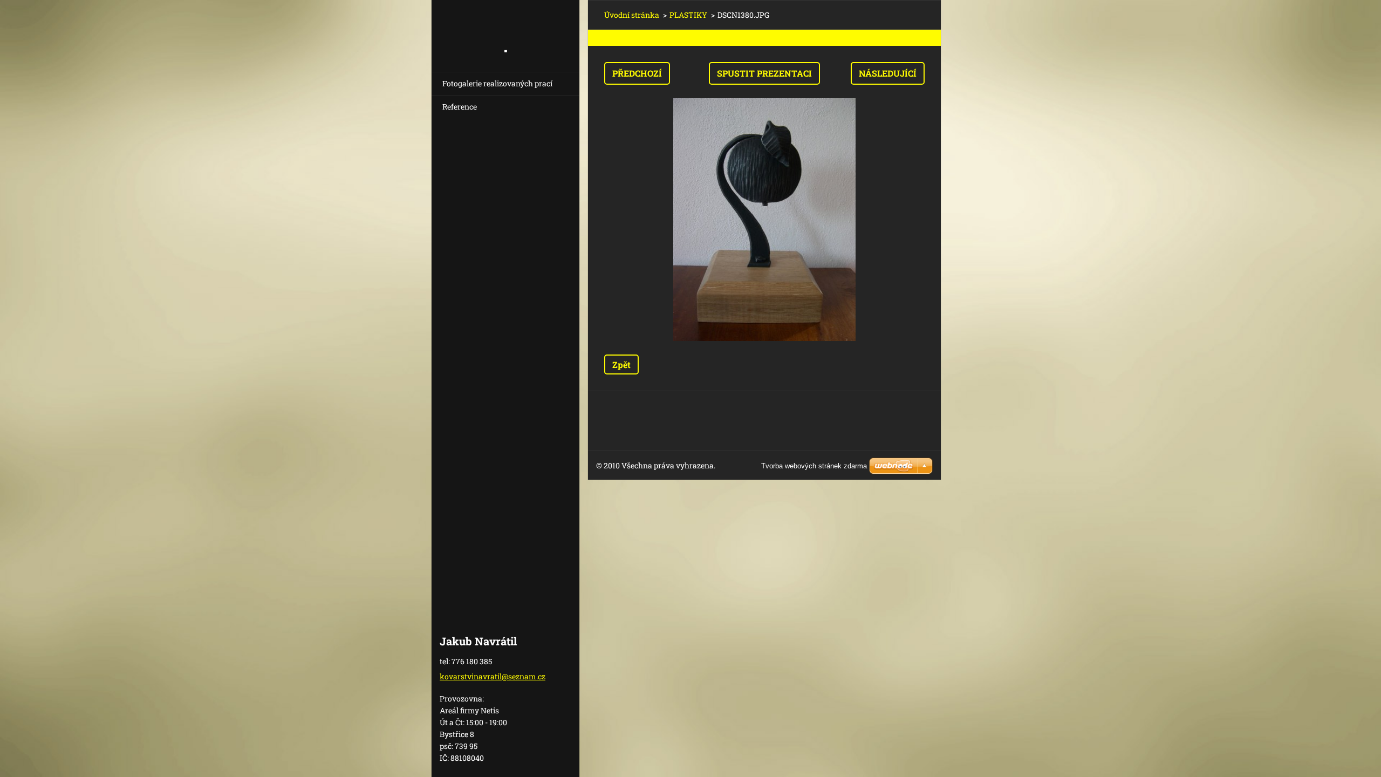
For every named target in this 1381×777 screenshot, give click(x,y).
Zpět (621, 364)
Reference (459, 106)
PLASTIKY (688, 15)
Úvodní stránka (631, 15)
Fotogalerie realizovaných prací (497, 83)
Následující (888, 73)
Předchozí (637, 73)
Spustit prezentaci (764, 73)
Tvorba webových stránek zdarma (814, 466)
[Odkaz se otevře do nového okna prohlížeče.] (764, 219)
